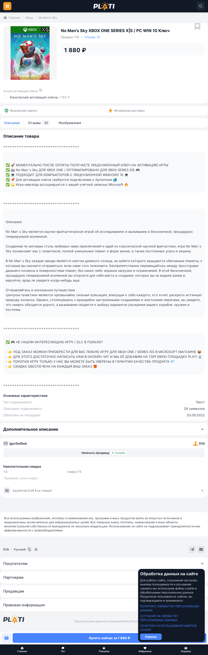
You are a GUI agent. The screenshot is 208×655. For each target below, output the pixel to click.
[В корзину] (6, 638)
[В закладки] (197, 26)
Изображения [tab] (70, 123)
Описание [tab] (12, 123)
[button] (22, 649)
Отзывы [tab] (38, 123)
